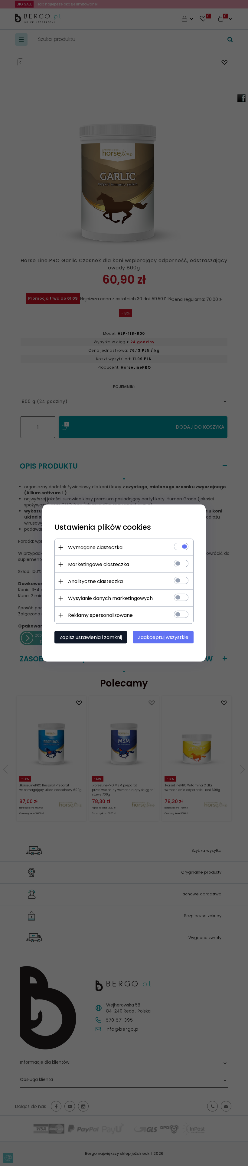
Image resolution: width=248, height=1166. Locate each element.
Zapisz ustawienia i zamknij (91, 637)
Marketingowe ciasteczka (98, 564)
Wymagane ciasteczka (95, 547)
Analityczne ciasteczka (95, 581)
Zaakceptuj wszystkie (163, 637)
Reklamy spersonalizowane (100, 615)
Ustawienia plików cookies (102, 527)
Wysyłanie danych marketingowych (110, 598)
